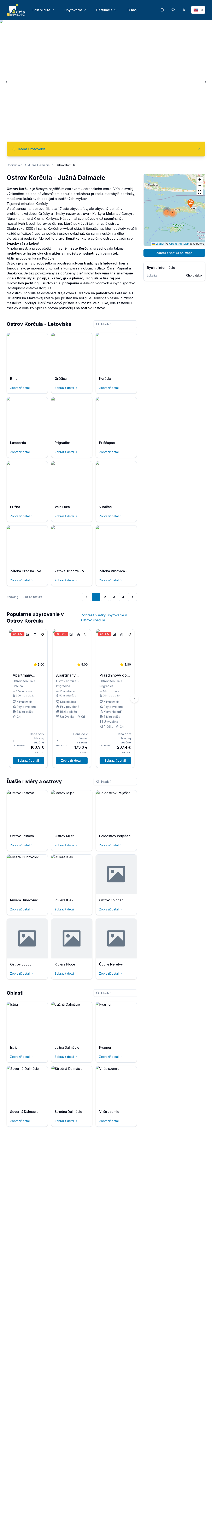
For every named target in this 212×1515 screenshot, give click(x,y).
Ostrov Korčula (23, 681)
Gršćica (18, 686)
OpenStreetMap (179, 243)
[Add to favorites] (42, 634)
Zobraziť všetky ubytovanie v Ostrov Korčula (104, 617)
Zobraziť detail (20, 388)
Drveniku (14, 298)
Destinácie (104, 10)
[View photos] (27, 634)
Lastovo (99, 308)
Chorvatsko (14, 165)
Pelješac (121, 293)
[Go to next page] (132, 597)
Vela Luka (100, 303)
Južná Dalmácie (39, 165)
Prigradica (63, 686)
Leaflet (159, 243)
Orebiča (84, 293)
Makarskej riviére (40, 298)
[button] (191, 203)
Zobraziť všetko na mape (174, 253)
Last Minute (41, 10)
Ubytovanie (73, 10)
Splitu (39, 308)
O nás (132, 10)
